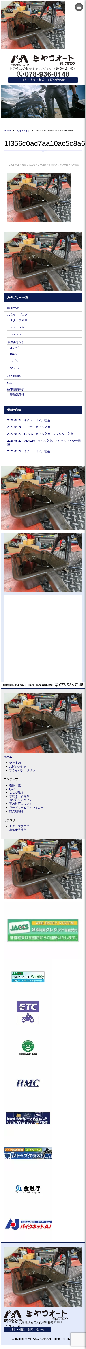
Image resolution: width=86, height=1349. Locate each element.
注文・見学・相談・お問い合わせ (43, 79)
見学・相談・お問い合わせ (27, 1329)
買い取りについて (20, 800)
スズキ (14, 360)
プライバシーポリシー (23, 770)
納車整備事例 (15, 389)
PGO (13, 354)
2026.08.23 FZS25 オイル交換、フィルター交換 (40, 434)
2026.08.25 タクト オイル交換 (28, 420)
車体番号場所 (15, 342)
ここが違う (16, 792)
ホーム (8, 756)
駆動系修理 (17, 394)
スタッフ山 (17, 334)
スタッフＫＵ (18, 320)
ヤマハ (14, 367)
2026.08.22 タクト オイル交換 (28, 451)
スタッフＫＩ (18, 327)
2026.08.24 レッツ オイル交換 (28, 427)
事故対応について (20, 803)
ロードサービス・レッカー (26, 807)
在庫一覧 (15, 785)
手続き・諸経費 (19, 796)
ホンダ (14, 347)
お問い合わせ (17, 766)
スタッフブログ (17, 314)
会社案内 (15, 762)
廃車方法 (13, 308)
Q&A (10, 383)
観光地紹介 (14, 376)
